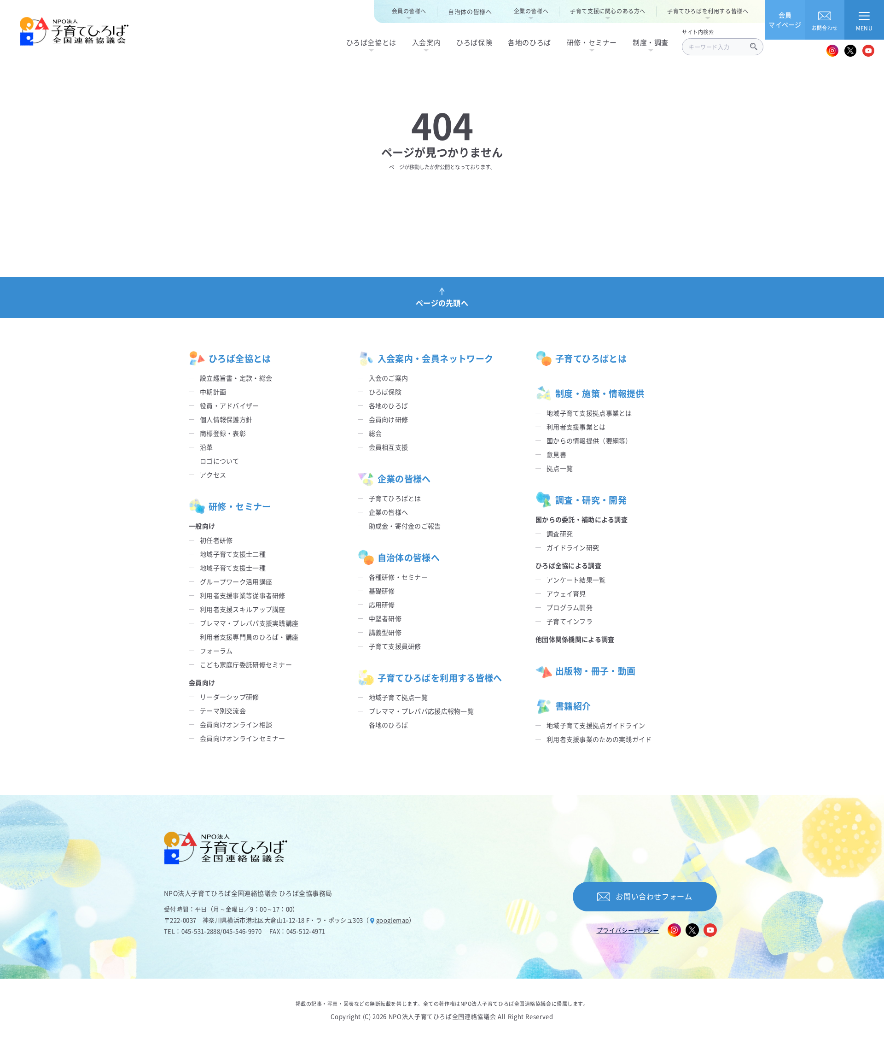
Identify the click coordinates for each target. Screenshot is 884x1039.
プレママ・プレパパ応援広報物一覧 (421, 711)
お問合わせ (824, 27)
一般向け (202, 525)
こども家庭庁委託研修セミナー (246, 664)
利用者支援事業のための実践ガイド (599, 739)
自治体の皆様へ (470, 11)
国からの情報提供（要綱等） (589, 440)
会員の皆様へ (409, 11)
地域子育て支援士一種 (233, 567)
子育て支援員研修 (395, 646)
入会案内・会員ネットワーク (436, 358)
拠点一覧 (560, 468)
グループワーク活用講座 (236, 581)
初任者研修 (216, 540)
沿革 (206, 447)
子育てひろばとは (395, 498)
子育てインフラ (570, 621)
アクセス (213, 474)
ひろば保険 (385, 391)
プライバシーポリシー (628, 930)
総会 (375, 433)
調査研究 (560, 533)
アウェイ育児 (566, 593)
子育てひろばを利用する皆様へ (707, 11)
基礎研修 (382, 590)
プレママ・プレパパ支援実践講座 (249, 623)
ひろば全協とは (240, 358)
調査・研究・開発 (591, 499)
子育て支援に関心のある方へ (608, 11)
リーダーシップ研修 (229, 696)
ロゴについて (219, 460)
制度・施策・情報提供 (600, 393)
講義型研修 (385, 632)
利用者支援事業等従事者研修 (242, 595)
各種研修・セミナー (398, 576)
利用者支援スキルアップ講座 (242, 609)
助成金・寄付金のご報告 (405, 525)
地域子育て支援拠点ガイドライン (596, 725)
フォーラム (216, 650)
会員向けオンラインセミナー (242, 738)
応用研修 (382, 604)
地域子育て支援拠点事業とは (589, 412)
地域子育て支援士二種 (233, 553)
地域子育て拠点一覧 (398, 697)
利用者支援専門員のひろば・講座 (249, 636)
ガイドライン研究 (573, 547)
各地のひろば (388, 405)
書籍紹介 (573, 705)
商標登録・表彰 (223, 433)
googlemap (392, 920)
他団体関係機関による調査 (574, 639)
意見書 (556, 454)
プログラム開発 (570, 607)
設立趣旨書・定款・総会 (236, 377)
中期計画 (213, 391)
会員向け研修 (388, 419)
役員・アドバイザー (229, 405)
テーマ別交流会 (223, 710)
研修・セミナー (240, 506)
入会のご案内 (388, 377)
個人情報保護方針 (226, 419)
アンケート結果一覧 (576, 579)
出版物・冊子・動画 (595, 670)
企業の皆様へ (531, 11)
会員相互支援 (388, 447)
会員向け (202, 682)
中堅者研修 (385, 618)
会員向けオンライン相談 (236, 724)
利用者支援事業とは (576, 426)
